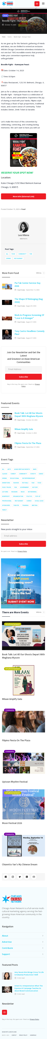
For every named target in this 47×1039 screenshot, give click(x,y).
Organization (18, 496)
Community (22, 254)
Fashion (16, 483)
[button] (43, 4)
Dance (41, 474)
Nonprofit (6, 496)
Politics (29, 496)
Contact (14, 1035)
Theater (16, 505)
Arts (9, 469)
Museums (14, 492)
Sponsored (6, 505)
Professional (7, 501)
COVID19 (33, 474)
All (7, 254)
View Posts (23, 239)
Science (29, 501)
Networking (32, 492)
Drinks (8, 258)
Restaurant (18, 258)
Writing (34, 505)
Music (23, 492)
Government (24, 487)
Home (3, 37)
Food (5, 15)
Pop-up (37, 496)
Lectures (5, 492)
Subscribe (36, 4)
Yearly (4, 510)
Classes (4, 474)
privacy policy (23, 1035)
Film (33, 483)
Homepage (33, 1035)
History (35, 487)
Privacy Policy (22, 551)
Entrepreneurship (28, 478)
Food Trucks (6, 487)
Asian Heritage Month (22, 469)
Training (25, 505)
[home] (7, 4)
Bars (34, 469)
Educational (14, 478)
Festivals (25, 483)
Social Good (39, 501)
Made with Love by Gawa (9, 1032)
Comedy (13, 474)
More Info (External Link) (23, 196)
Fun (31, 254)
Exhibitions (6, 483)
